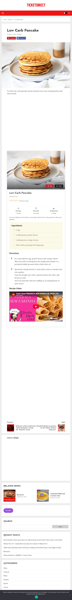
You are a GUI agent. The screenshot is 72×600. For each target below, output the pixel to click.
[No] (70, 595)
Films (5, 568)
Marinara (20, 495)
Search (8, 521)
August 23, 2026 (22, 496)
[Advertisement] (36, 108)
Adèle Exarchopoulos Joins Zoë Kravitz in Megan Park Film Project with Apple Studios (32, 548)
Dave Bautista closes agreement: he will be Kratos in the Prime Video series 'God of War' (33, 540)
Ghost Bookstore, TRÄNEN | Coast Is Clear (18, 555)
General (6, 572)
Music (5, 576)
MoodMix (8, 511)
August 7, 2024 (12, 34)
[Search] (69, 13)
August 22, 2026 (55, 497)
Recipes (6, 580)
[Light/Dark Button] (65, 13)
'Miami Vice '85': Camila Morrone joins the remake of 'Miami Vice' (26, 544)
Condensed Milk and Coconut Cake (57, 495)
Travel (6, 587)
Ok (36, 597)
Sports (6, 583)
